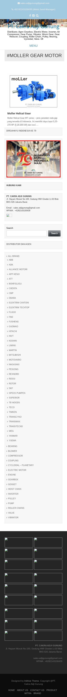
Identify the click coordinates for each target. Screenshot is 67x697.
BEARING (12, 446)
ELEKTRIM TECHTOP (19, 307)
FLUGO (12, 312)
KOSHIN (13, 341)
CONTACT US (37, 690)
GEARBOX (13, 479)
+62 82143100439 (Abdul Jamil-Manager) (34, 9)
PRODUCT (51, 690)
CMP (11, 293)
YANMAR (13, 436)
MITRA (27, 693)
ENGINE (12, 475)
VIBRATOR (13, 517)
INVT (11, 336)
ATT (11, 279)
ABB (11, 260)
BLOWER (12, 451)
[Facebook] (30, 16)
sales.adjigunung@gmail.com (34, 3)
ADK (11, 265)
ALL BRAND (13, 256)
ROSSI (12, 379)
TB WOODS (14, 402)
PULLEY (12, 498)
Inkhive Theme (31, 681)
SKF (11, 388)
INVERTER (13, 494)
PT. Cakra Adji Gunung (33, 26)
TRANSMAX (14, 421)
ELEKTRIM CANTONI (19, 303)
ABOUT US (22, 690)
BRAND (37, 693)
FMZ (11, 317)
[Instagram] (33, 16)
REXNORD (14, 374)
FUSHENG (14, 321)
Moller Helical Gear (19, 113)
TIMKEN (13, 412)
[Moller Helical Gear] (33, 91)
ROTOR (12, 383)
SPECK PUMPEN (17, 393)
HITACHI (13, 331)
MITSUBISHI (15, 355)
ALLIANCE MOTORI (18, 269)
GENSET (12, 484)
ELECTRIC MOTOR (17, 470)
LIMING (12, 345)
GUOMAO (13, 326)
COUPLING (13, 460)
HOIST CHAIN (14, 489)
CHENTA (13, 288)
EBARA (12, 298)
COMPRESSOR (15, 456)
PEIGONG (13, 369)
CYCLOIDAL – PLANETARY (21, 465)
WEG (11, 431)
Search (9, 228)
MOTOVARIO (15, 360)
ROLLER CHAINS (16, 508)
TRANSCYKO (15, 417)
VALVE (11, 513)
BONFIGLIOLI (15, 284)
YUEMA (12, 440)
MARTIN (13, 350)
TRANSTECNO (16, 426)
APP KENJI (14, 274)
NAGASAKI (14, 364)
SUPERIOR (14, 398)
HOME (11, 690)
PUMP (11, 503)
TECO (11, 407)
